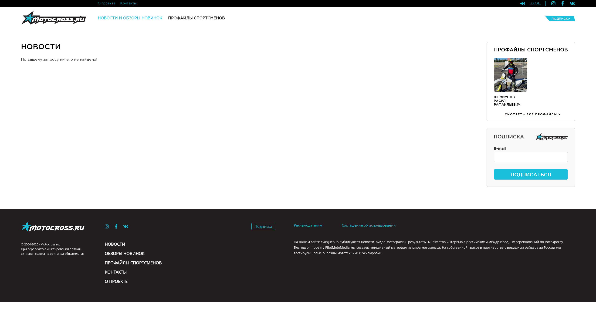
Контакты (116, 272)
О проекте (116, 281)
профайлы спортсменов (196, 18)
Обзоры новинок (125, 253)
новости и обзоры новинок (130, 18)
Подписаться (531, 174)
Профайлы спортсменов (133, 262)
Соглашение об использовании (369, 225)
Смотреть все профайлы (531, 114)
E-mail (500, 148)
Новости (115, 244)
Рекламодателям (308, 225)
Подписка (561, 18)
